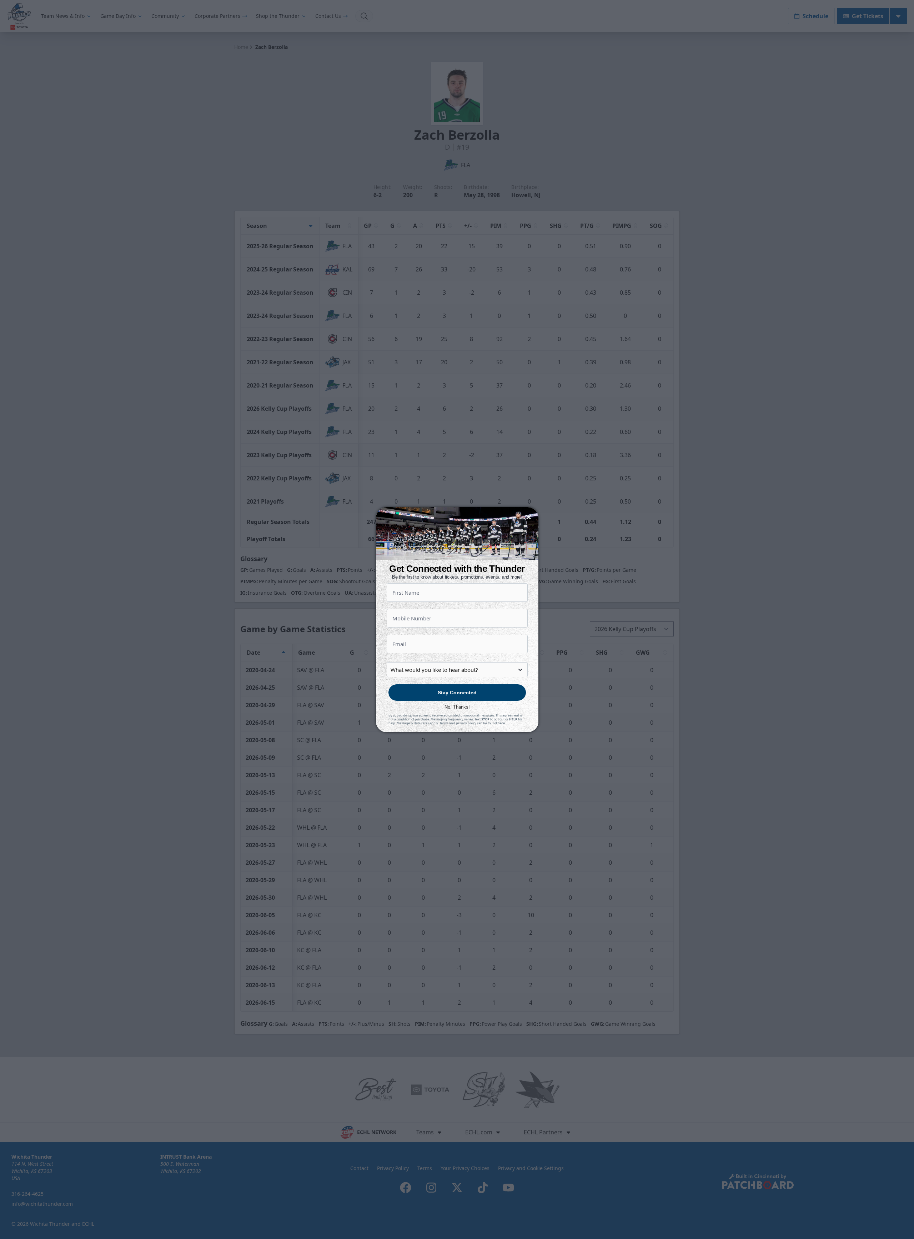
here (501, 723)
